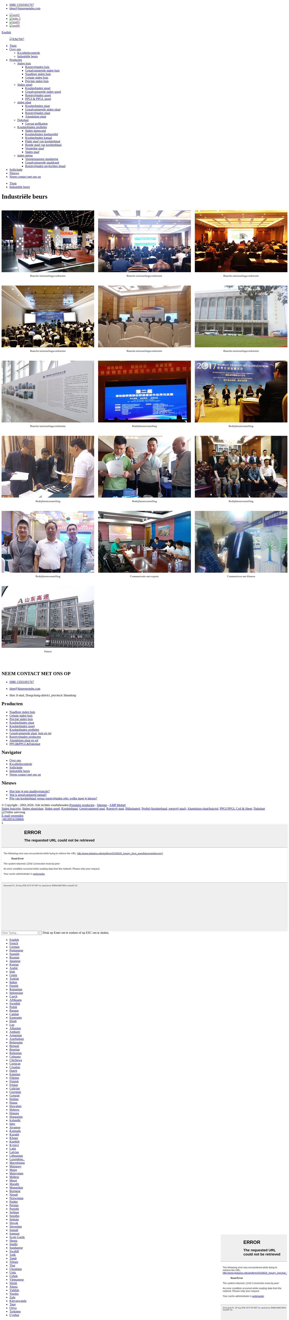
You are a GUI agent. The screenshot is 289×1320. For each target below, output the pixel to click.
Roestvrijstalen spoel (38, 95)
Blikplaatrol (132, 808)
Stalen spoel (24, 84)
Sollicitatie (15, 169)
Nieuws (14, 173)
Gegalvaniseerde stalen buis (42, 70)
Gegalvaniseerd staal (92, 808)
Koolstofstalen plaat (37, 106)
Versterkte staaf (34, 148)
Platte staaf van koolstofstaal (42, 141)
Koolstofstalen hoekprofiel (41, 134)
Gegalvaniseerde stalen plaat (42, 109)
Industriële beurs (27, 56)
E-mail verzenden (12, 815)
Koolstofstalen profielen (32, 127)
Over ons (15, 49)
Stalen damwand (35, 130)
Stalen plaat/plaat (32, 808)
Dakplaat (23, 120)
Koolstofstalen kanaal (38, 137)
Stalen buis (24, 63)
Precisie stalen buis (37, 81)
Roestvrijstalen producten (25, 736)
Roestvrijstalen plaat (37, 113)
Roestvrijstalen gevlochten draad (45, 166)
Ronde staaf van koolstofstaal (43, 145)
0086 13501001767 (21, 4)
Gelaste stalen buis (36, 77)
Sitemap (102, 805)
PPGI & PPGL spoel (38, 98)
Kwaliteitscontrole (28, 52)
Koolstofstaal (69, 808)
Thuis (13, 45)
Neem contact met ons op (25, 176)
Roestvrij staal (115, 808)
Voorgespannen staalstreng (41, 159)
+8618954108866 (13, 819)
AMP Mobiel (117, 805)
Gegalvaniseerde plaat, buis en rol (30, 733)
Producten (15, 60)
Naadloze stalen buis (38, 74)
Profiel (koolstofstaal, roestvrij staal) (164, 808)
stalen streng (25, 155)
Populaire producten (81, 805)
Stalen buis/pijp (11, 808)
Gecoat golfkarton (36, 123)
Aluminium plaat (35, 116)
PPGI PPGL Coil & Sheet (236, 808)
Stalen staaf (32, 152)
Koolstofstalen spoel (37, 88)
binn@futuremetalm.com (24, 8)
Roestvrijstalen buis (37, 67)
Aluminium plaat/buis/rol (202, 808)
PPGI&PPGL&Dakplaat (24, 744)
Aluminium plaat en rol (23, 740)
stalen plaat (24, 102)
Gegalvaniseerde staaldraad (42, 162)
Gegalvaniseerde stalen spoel (43, 91)
